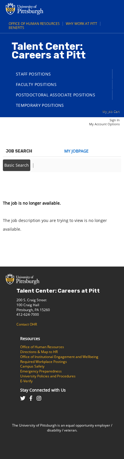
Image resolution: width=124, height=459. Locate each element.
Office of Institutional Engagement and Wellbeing (59, 356)
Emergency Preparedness (41, 371)
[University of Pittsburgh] (47, 13)
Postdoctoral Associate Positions (55, 95)
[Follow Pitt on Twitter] (22, 399)
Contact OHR (26, 324)
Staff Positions (33, 74)
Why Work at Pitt (81, 23)
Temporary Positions (40, 105)
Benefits (16, 27)
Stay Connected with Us (43, 390)
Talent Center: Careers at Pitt (58, 290)
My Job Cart (111, 111)
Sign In (115, 120)
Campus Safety (32, 366)
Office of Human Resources (34, 23)
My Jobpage (76, 151)
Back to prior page (21, 185)
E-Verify (26, 381)
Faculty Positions (36, 84)
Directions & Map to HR (39, 351)
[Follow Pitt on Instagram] (39, 399)
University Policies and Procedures (48, 376)
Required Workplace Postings (43, 361)
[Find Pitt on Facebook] (30, 399)
